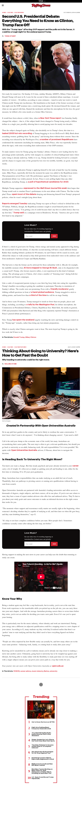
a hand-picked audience (42, 292)
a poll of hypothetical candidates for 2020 (48, 182)
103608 (16, 671)
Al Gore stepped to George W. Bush (40, 268)
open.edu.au (57, 666)
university (53, 671)
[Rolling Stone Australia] (41, 6)
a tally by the (40, 305)
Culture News (19, 12)
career (75, 466)
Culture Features (20, 347)
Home (4, 12)
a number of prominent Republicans (56, 139)
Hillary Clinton (30, 337)
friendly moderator (60, 289)
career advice (25, 671)
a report (49, 118)
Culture (10, 12)
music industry (37, 671)
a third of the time (38, 295)
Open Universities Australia (24, 450)
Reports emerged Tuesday (14, 203)
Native (46, 671)
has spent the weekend (23, 320)
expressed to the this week (45, 188)
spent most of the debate (24, 194)
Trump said (18, 213)
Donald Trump (19, 337)
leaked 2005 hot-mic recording (17, 133)
